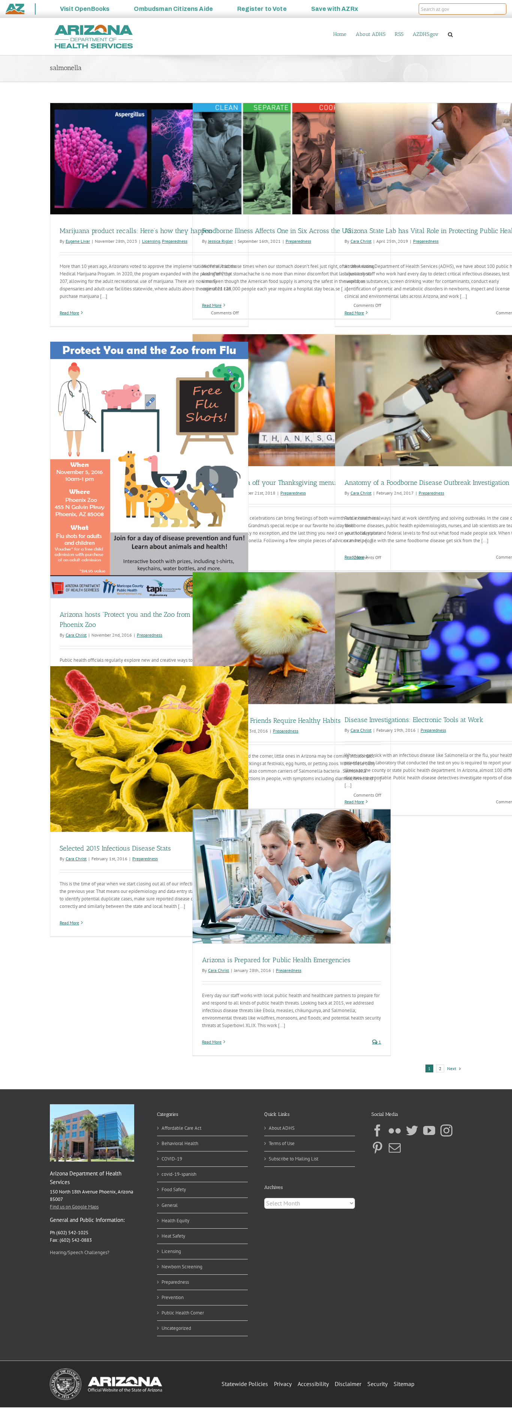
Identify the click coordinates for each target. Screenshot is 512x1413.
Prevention (173, 1297)
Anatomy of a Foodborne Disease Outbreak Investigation (426, 482)
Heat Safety (173, 1236)
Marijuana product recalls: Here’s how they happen (136, 231)
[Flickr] (395, 1130)
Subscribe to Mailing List (293, 1159)
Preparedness (174, 241)
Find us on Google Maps (74, 1207)
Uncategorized (176, 1328)
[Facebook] (377, 1130)
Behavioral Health (180, 1143)
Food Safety (174, 1189)
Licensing (151, 241)
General (170, 1205)
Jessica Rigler (220, 241)
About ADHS (282, 1128)
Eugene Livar (78, 241)
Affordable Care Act (181, 1128)
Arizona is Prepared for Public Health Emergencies (276, 960)
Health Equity (175, 1220)
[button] (500, 9)
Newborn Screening (182, 1266)
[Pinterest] (377, 1148)
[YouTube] (429, 1130)
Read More (69, 312)
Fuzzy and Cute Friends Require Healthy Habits (271, 720)
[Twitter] (412, 1130)
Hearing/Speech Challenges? (79, 1252)
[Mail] (395, 1148)
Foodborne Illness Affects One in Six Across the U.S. (277, 231)
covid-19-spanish (179, 1174)
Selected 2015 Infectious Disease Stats (115, 848)
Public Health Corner (183, 1313)
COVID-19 (172, 1159)
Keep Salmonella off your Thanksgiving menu (269, 482)
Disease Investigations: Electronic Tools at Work (413, 720)
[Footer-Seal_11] (106, 1371)
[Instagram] (446, 1130)
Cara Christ (360, 241)
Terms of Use (282, 1143)
